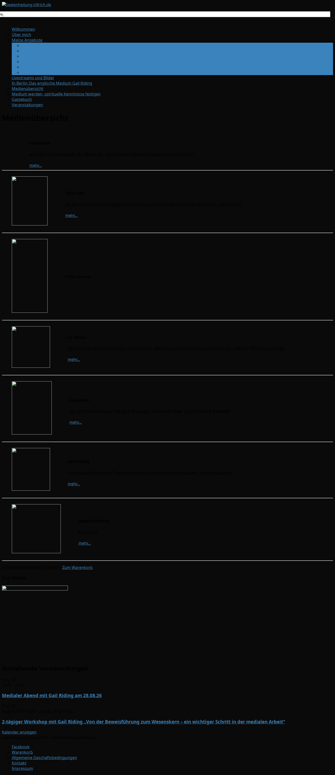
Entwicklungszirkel (39, 72)
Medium (29, 45)
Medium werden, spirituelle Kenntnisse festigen (56, 94)
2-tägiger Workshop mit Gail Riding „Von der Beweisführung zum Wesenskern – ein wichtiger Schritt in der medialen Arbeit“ (143, 722)
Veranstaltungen (27, 104)
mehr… (35, 165)
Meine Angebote (27, 40)
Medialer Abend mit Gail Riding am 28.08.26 (52, 695)
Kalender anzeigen (19, 732)
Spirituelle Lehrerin (39, 61)
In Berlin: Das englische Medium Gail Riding (52, 83)
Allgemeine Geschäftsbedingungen (44, 757)
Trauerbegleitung (38, 56)
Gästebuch (22, 99)
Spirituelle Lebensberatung (47, 50)
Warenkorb (22, 752)
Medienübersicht (27, 88)
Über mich (21, 34)
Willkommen (23, 29)
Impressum (22, 768)
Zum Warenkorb (77, 567)
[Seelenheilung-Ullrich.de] (26, 4)
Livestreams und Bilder (33, 77)
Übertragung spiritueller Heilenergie (56, 67)
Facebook (21, 746)
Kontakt (19, 763)
